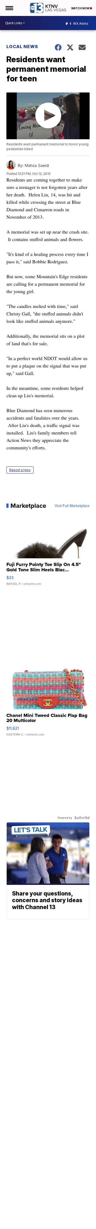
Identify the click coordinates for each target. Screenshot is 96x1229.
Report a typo (20, 470)
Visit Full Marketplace (72, 506)
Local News (22, 46)
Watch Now (80, 8)
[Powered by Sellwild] (82, 818)
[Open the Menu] (9, 8)
